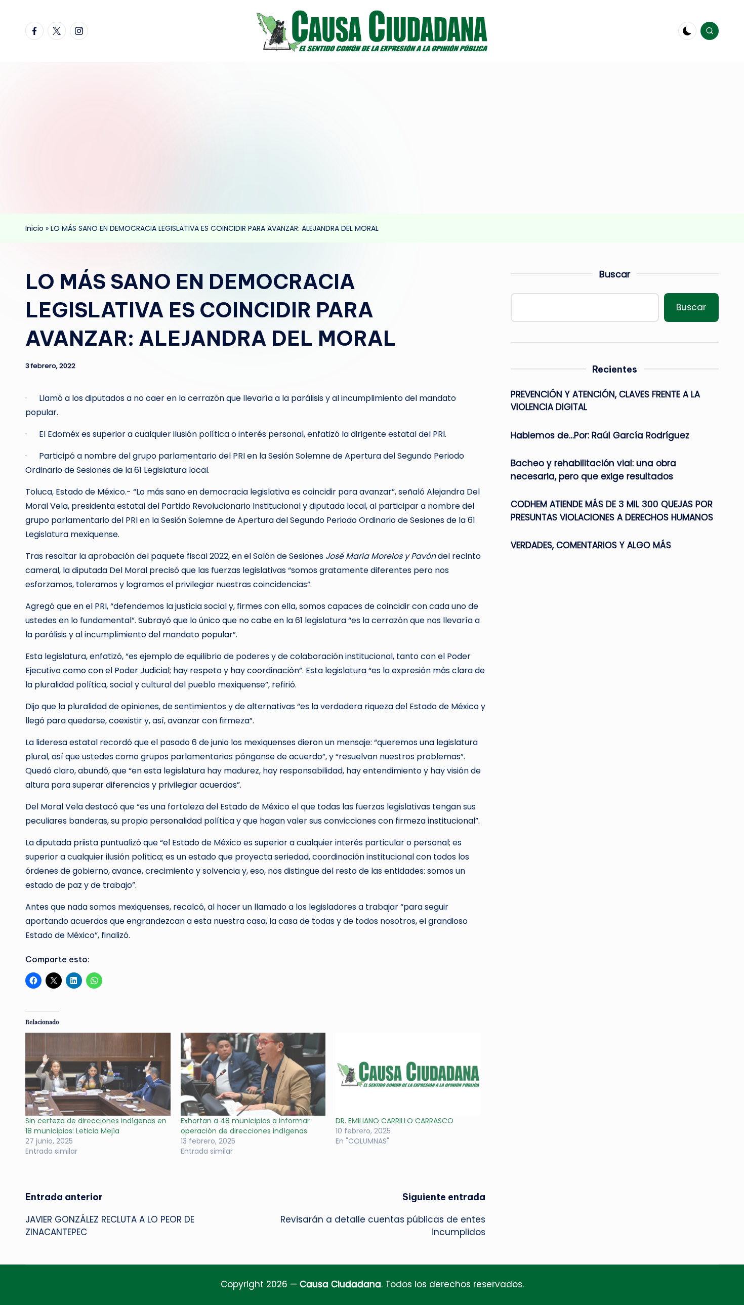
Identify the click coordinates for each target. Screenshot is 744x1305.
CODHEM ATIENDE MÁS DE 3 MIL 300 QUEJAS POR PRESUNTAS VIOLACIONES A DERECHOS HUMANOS (612, 510)
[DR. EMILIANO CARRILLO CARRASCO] (408, 1074)
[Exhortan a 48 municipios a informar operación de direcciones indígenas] (253, 1074)
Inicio (34, 228)
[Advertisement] (372, 138)
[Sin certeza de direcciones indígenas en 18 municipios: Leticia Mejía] (98, 1074)
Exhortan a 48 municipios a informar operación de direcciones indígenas (245, 1126)
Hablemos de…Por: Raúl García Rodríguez (600, 435)
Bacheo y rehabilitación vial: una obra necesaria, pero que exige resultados (593, 469)
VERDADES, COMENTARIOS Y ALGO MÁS (591, 545)
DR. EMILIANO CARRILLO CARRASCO (394, 1121)
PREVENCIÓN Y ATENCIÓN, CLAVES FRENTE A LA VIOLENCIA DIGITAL (605, 401)
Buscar (615, 274)
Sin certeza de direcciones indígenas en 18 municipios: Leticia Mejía (96, 1126)
